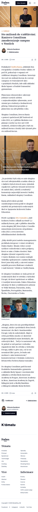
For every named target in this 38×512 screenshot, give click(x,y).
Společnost (4, 456)
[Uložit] (36, 60)
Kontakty (23, 487)
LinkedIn (22, 507)
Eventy (22, 476)
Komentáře (24, 453)
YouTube (29, 507)
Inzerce (22, 482)
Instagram (15, 507)
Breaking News (25, 464)
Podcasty (23, 458)
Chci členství (21, 3)
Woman (23, 456)
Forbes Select (5, 484)
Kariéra (22, 484)
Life (2, 461)
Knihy (3, 482)
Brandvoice (24, 466)
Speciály (23, 450)
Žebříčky (4, 466)
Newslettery (24, 461)
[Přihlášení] (30, 3)
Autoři (3, 476)
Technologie (5, 458)
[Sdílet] (32, 60)
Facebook (4, 507)
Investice (4, 450)
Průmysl (3, 453)
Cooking (4, 464)
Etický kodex (24, 492)
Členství (22, 479)
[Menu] (35, 3)
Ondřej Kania (16, 67)
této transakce (22, 218)
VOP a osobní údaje (26, 490)
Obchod (3, 479)
